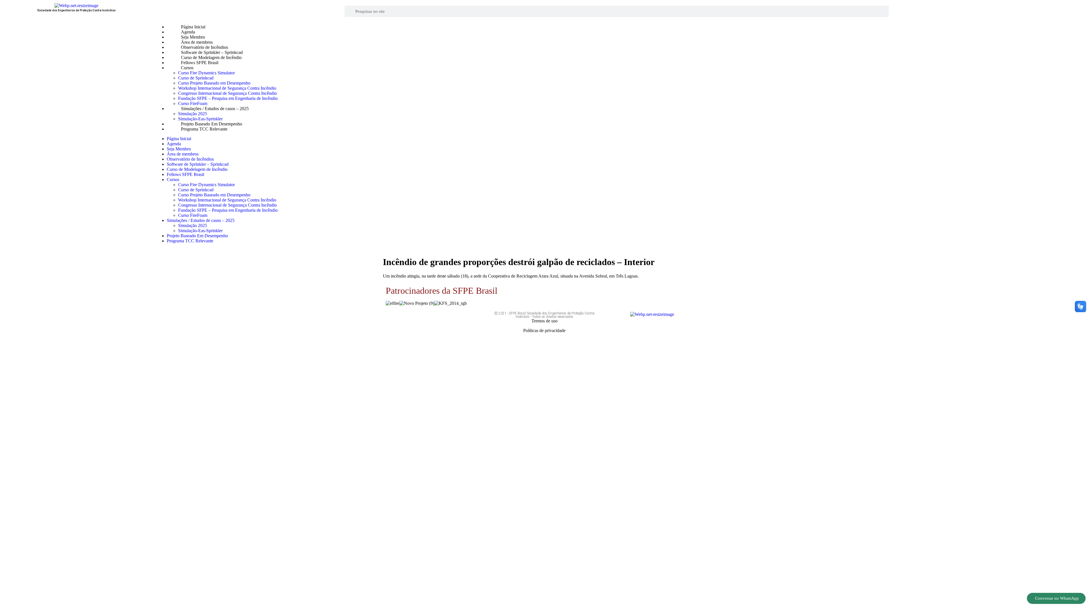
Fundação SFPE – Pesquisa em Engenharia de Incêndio (228, 98)
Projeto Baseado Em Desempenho (211, 123)
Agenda (188, 32)
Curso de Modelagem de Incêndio (211, 57)
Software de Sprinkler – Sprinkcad (212, 52)
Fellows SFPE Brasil (199, 62)
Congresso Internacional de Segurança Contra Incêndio (227, 93)
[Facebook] (411, 319)
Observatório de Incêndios (204, 47)
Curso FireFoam (192, 103)
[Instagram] (445, 319)
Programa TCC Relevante (204, 129)
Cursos (187, 67)
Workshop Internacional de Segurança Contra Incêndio (227, 88)
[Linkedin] (462, 319)
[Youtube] (428, 319)
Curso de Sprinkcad (196, 77)
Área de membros (197, 42)
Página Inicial (193, 26)
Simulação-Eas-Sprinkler (200, 118)
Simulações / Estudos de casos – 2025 (215, 108)
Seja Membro (193, 37)
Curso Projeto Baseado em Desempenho (214, 83)
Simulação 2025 (192, 113)
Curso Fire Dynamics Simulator (206, 72)
